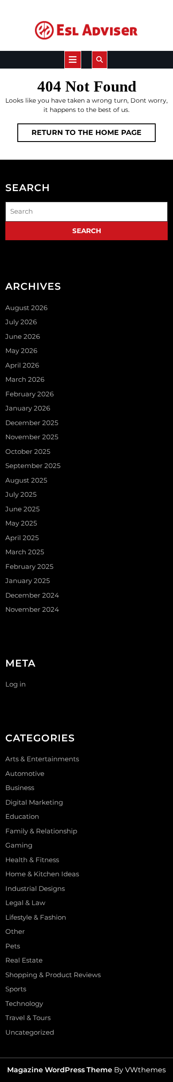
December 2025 (31, 422)
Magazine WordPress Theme (59, 1070)
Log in (15, 684)
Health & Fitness (32, 860)
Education (22, 816)
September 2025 (32, 465)
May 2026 (21, 350)
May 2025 (21, 523)
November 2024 (32, 609)
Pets (12, 946)
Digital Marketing (34, 802)
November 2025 (31, 437)
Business (19, 787)
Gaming (18, 845)
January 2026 (27, 408)
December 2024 (32, 595)
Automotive (24, 773)
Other (15, 931)
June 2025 (22, 509)
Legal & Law (25, 902)
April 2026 (22, 365)
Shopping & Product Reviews (53, 975)
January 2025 (27, 580)
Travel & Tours (28, 1017)
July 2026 (21, 322)
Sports (15, 989)
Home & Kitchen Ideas (42, 874)
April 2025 (22, 537)
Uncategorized (29, 1032)
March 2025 (24, 552)
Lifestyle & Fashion (35, 917)
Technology (24, 1003)
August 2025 (26, 480)
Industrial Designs (35, 888)
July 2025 (20, 494)
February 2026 (29, 394)
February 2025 (29, 566)
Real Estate (24, 960)
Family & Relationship (41, 831)
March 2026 (24, 379)
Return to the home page (93, 135)
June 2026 (22, 336)
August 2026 (26, 307)
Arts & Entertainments (42, 759)
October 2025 (27, 451)
